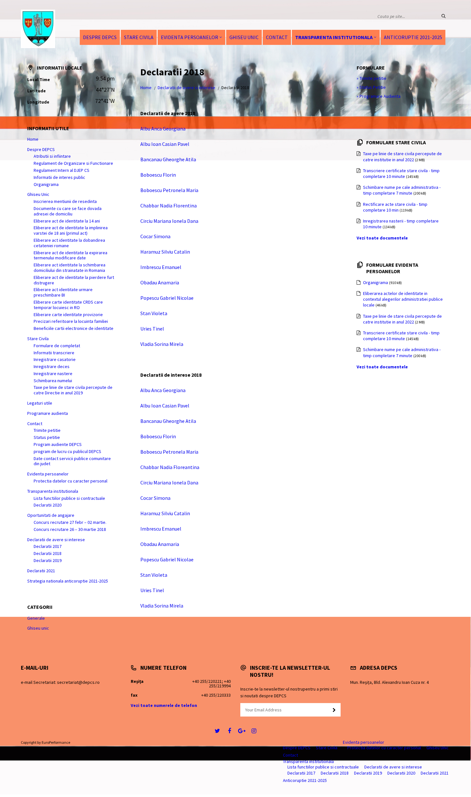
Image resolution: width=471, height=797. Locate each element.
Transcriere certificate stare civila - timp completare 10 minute (401, 173)
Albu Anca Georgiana (163, 128)
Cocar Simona (155, 236)
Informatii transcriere (54, 353)
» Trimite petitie (371, 78)
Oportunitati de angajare (50, 515)
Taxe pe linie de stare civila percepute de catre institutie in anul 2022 (402, 156)
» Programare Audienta (379, 96)
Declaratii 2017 (48, 546)
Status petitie (47, 437)
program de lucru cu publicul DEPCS (67, 451)
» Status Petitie (371, 87)
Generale (36, 618)
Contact (277, 37)
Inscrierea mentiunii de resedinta (65, 201)
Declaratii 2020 (48, 505)
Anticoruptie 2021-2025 (413, 37)
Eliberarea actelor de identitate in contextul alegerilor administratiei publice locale (403, 299)
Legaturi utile (39, 403)
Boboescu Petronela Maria (169, 190)
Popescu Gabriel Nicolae (167, 298)
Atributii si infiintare (52, 156)
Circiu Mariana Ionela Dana (169, 221)
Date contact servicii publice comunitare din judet (72, 461)
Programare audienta (47, 413)
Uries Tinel (152, 328)
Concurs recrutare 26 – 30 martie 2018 (70, 529)
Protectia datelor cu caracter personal (70, 481)
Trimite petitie (47, 430)
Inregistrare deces (52, 366)
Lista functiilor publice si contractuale (69, 498)
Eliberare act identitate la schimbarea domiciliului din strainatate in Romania (69, 267)
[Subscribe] (334, 710)
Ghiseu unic (38, 628)
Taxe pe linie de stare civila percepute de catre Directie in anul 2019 (73, 390)
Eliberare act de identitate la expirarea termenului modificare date (70, 255)
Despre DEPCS (100, 37)
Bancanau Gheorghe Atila (168, 159)
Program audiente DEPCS (58, 444)
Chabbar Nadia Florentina (168, 205)
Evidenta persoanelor (189, 37)
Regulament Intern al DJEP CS (61, 170)
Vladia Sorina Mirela (161, 344)
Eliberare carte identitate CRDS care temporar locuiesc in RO (68, 304)
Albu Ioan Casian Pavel (164, 144)
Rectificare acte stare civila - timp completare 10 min (395, 207)
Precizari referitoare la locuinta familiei (71, 321)
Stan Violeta (153, 313)
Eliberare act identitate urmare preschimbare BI (63, 292)
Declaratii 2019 (48, 560)
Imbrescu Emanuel (160, 267)
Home (146, 87)
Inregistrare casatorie (55, 359)
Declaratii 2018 (48, 553)
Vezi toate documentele (382, 238)
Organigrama (46, 184)
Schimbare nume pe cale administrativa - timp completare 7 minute (402, 190)
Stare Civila (138, 37)
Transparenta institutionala (334, 37)
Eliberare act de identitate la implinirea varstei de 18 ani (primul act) (71, 230)
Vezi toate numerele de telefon (164, 705)
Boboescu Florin (158, 175)
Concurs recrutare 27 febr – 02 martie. (70, 522)
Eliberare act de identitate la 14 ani (67, 221)
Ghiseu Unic (244, 37)
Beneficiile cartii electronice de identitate (73, 328)
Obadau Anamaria (159, 282)
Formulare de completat (57, 345)
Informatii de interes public (59, 177)
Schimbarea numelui (53, 380)
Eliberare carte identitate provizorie (68, 314)
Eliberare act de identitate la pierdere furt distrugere (74, 280)
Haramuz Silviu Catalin (165, 251)
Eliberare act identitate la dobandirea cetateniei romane (69, 242)
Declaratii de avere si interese (186, 87)
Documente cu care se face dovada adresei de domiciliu (68, 211)
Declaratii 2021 (41, 571)
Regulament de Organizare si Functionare (73, 163)
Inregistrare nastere (53, 373)
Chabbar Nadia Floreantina (169, 467)
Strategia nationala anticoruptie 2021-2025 (67, 581)
